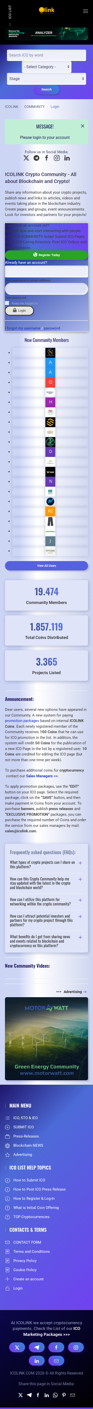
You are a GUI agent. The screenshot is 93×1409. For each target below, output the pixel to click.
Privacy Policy (24, 1261)
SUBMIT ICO (23, 1127)
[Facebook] (56, 1347)
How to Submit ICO (29, 1180)
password (52, 328)
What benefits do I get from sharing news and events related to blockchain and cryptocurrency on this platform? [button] (40, 941)
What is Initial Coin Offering (36, 1207)
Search (46, 89)
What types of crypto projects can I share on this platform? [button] (42, 864)
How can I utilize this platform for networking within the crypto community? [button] (40, 901)
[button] (85, 11)
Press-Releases (26, 1136)
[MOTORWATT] (46, 1038)
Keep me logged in (24, 303)
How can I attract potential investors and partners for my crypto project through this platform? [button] (41, 920)
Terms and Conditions (31, 1251)
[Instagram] (76, 1347)
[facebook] (37, 1394)
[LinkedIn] (37, 1361)
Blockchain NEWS (28, 1145)
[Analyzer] (46, 33)
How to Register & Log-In (34, 1198)
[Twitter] (20, 1394)
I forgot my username (22, 328)
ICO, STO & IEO (25, 1118)
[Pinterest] (64, 1394)
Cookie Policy (24, 1270)
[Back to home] (46, 11)
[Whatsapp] (55, 1394)
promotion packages (22, 721)
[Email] (56, 1361)
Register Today (48, 255)
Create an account (28, 1279)
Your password (15, 298)
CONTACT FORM (27, 1242)
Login (21, 310)
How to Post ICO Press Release (39, 1189)
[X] (17, 1347)
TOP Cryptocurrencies (31, 1217)
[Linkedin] (46, 1394)
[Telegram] (37, 1347)
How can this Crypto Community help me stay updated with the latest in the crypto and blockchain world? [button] (40, 883)
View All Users (46, 566)
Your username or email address (27, 280)
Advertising (73, 992)
